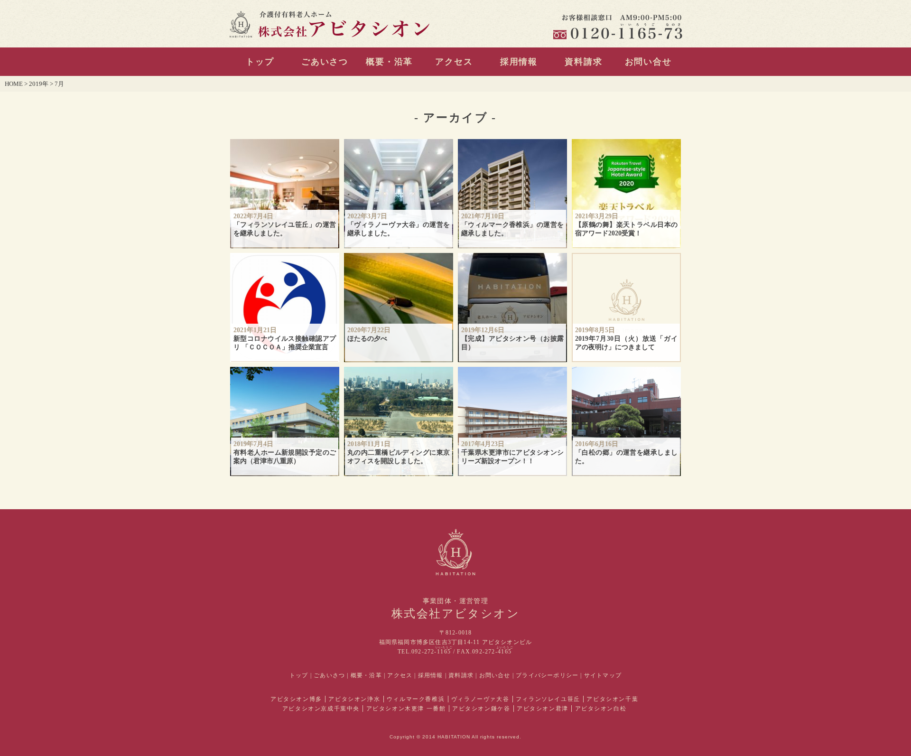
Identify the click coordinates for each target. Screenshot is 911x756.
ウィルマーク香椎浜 (416, 699)
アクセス (454, 61)
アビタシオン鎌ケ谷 (481, 708)
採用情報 (519, 61)
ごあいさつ (324, 61)
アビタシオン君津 (542, 708)
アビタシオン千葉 (612, 699)
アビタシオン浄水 (354, 699)
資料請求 (583, 61)
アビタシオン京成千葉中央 (321, 708)
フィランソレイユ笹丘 (548, 699)
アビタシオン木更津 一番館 (406, 708)
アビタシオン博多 (296, 699)
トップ (260, 61)
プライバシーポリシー (547, 675)
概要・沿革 (389, 61)
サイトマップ (603, 675)
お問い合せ (648, 61)
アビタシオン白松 (601, 708)
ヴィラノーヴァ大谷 (480, 699)
